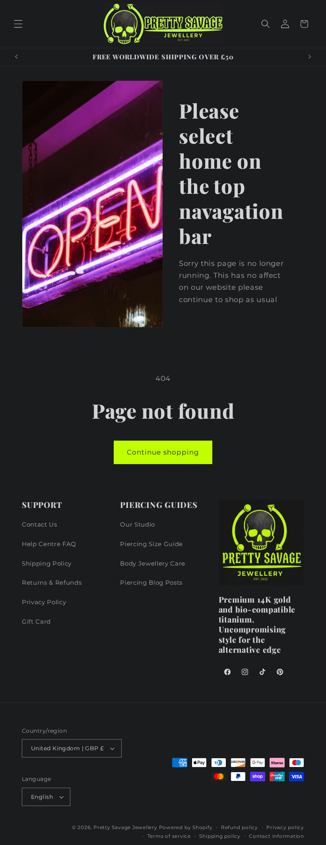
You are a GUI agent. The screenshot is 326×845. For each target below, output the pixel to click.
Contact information (276, 836)
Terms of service (169, 836)
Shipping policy (220, 836)
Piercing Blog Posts (151, 582)
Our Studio (137, 524)
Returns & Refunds (52, 582)
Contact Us (39, 524)
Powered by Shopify (186, 827)
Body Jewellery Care (152, 563)
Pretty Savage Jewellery (125, 827)
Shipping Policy (47, 563)
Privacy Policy (44, 602)
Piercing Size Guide (151, 544)
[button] (18, 23)
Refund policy (239, 827)
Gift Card (36, 621)
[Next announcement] (309, 57)
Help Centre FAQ (49, 544)
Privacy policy (285, 827)
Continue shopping (163, 452)
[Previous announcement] (16, 57)
